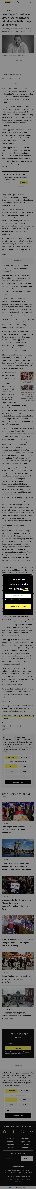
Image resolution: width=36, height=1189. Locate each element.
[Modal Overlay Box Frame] (18, 594)
